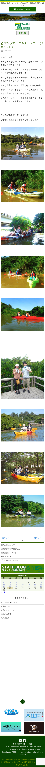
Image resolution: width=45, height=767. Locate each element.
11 (10, 584)
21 (29, 586)
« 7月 (3, 592)
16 (41, 584)
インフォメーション (9, 603)
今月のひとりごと (8, 610)
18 (10, 586)
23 (41, 586)
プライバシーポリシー (9, 560)
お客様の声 (5, 606)
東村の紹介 (5, 618)
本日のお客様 (6, 614)
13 (23, 584)
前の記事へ (6, 538)
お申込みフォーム (23, 9)
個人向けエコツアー (9, 545)
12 (16, 584)
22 (35, 586)
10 (4, 584)
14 (29, 584)
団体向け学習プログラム (10, 549)
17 (4, 586)
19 (16, 586)
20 (23, 586)
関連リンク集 (6, 557)
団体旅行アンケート (9, 553)
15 (35, 584)
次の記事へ (38, 538)
